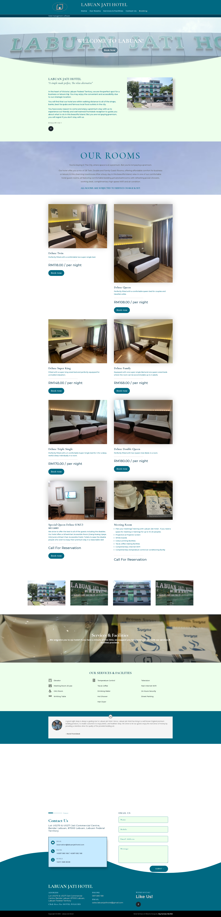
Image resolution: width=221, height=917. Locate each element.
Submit (158, 869)
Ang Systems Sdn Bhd (165, 914)
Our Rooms (95, 11)
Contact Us (131, 11)
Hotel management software (59, 16)
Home (84, 11)
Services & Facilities (113, 11)
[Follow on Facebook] (50, 128)
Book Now (109, 50)
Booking (143, 11)
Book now (56, 273)
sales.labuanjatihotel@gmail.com (107, 903)
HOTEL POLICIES (64, 904)
